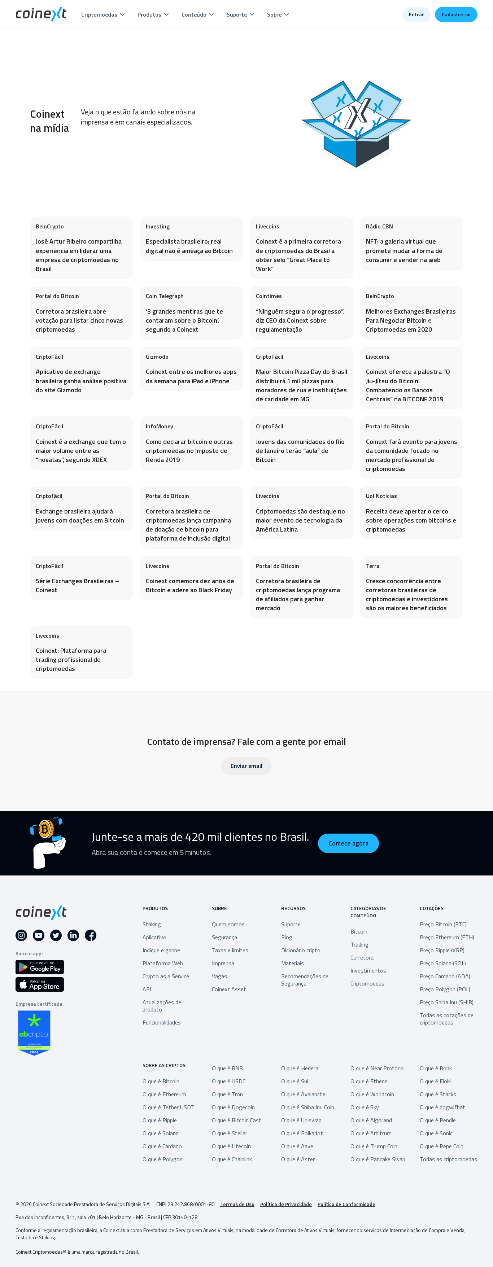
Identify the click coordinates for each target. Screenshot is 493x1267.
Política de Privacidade (286, 1204)
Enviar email (246, 765)
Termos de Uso (237, 1204)
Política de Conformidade (346, 1204)
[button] (103, 14)
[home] (41, 14)
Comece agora (348, 843)
